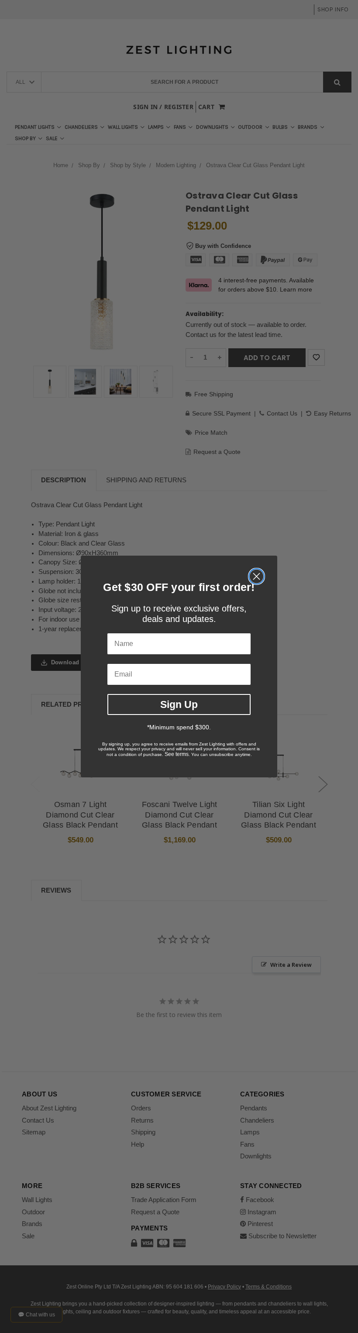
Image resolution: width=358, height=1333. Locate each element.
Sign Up (179, 704)
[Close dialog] (256, 576)
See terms (177, 754)
